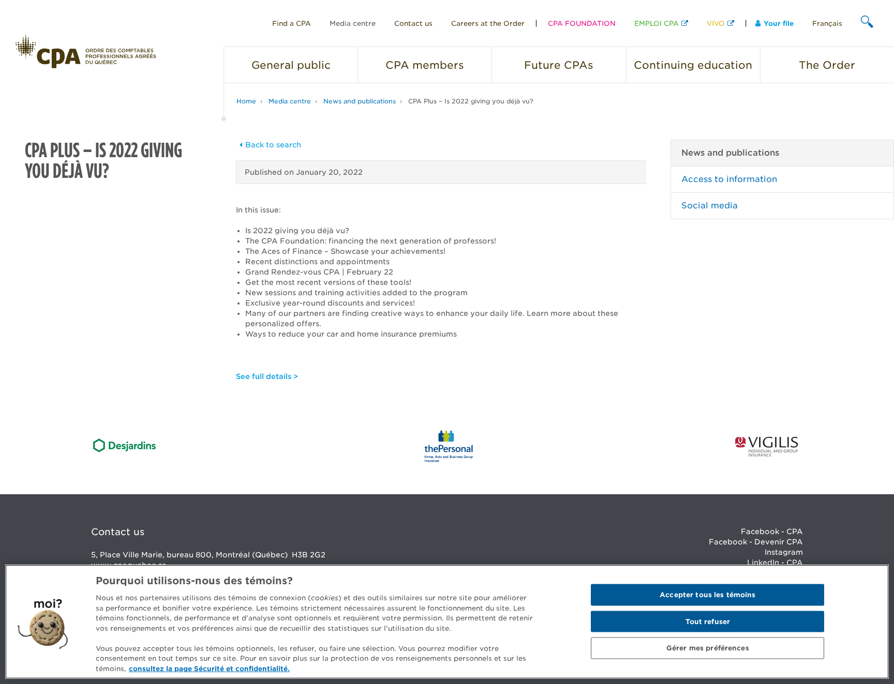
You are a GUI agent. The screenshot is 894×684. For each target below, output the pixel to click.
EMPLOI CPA (656, 23)
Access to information (729, 179)
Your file (779, 23)
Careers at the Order (488, 23)
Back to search (273, 145)
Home (246, 101)
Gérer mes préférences (707, 648)
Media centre (353, 23)
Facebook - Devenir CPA (756, 542)
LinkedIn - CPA (775, 562)
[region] (447, 622)
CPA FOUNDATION (582, 23)
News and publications (359, 101)
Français (827, 23)
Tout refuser (708, 622)
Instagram (784, 552)
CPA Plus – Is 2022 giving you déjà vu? (470, 101)
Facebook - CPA (772, 531)
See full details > (267, 376)
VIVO (716, 23)
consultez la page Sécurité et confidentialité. (209, 668)
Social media (709, 205)
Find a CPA (291, 23)
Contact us (413, 23)
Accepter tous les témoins (707, 595)
